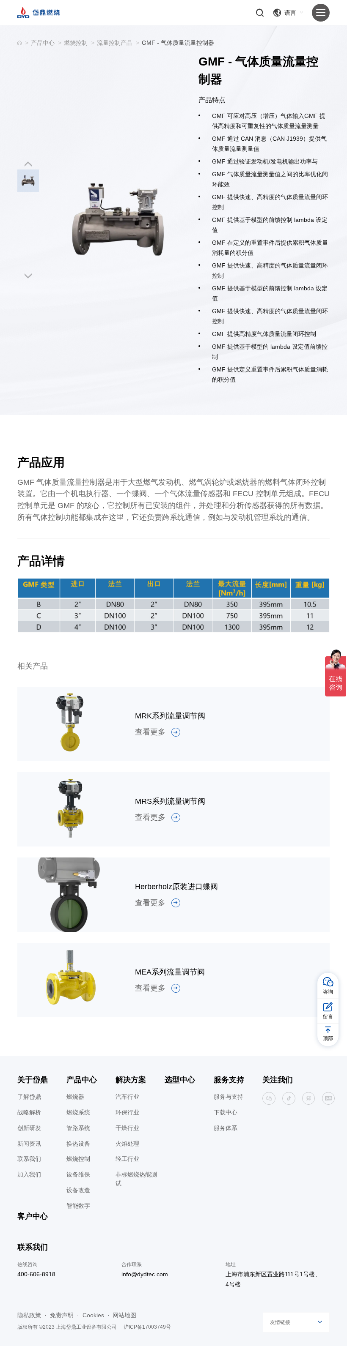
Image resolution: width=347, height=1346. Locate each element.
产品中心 (43, 42)
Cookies (93, 1315)
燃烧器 (75, 1096)
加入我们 (29, 1174)
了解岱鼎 (29, 1096)
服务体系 (225, 1128)
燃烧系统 (78, 1112)
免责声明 (62, 1315)
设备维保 (78, 1174)
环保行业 (127, 1112)
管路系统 (78, 1128)
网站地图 (124, 1315)
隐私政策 (29, 1315)
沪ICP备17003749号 (147, 1327)
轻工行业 (127, 1158)
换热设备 (78, 1143)
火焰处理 (127, 1143)
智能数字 (78, 1205)
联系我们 (29, 1158)
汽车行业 (127, 1096)
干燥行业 (127, 1128)
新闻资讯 (29, 1143)
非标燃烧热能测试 (136, 1179)
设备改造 (78, 1190)
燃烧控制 (76, 42)
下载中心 (225, 1112)
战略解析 (29, 1112)
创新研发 (29, 1128)
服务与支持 (228, 1096)
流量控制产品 (114, 42)
